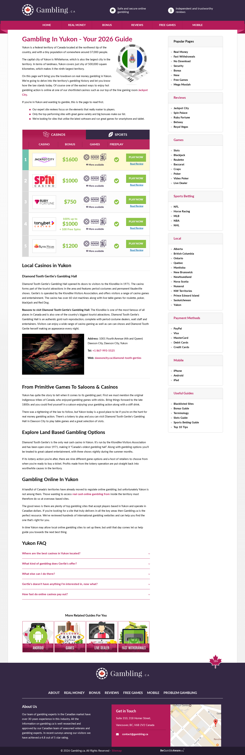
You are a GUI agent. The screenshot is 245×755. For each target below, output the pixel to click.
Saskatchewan (182, 300)
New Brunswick (183, 272)
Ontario (178, 258)
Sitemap (117, 750)
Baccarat (179, 164)
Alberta (178, 249)
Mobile (197, 25)
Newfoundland (183, 277)
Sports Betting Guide (186, 422)
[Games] (70, 636)
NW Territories (183, 291)
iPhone (178, 371)
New (176, 75)
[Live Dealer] (101, 636)
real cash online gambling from (91, 494)
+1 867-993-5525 (104, 350)
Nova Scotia (181, 281)
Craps (177, 169)
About (54, 693)
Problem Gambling (180, 693)
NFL (176, 207)
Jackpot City (181, 108)
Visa (176, 333)
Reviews (137, 25)
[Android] (38, 636)
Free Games (167, 25)
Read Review (136, 164)
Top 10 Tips (181, 427)
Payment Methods (187, 318)
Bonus (107, 25)
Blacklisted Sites (184, 404)
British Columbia (184, 253)
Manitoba (179, 267)
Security (178, 66)
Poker (177, 174)
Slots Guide (181, 418)
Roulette (179, 160)
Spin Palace (180, 113)
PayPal (178, 328)
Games (178, 140)
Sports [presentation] (121, 135)
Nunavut (179, 286)
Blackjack (179, 155)
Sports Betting (184, 196)
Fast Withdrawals (184, 56)
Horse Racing (182, 211)
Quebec (178, 263)
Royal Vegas (181, 127)
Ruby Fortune (182, 117)
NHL (176, 225)
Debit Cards (181, 342)
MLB (176, 216)
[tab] (54, 134)
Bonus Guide (181, 408)
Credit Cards (181, 347)
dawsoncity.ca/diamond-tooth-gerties (118, 358)
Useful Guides (184, 393)
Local (177, 238)
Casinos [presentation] (58, 135)
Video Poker (181, 178)
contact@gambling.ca (135, 734)
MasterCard (181, 338)
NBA (176, 220)
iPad (176, 380)
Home (47, 25)
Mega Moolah (182, 84)
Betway (178, 122)
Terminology (181, 413)
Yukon (177, 305)
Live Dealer (180, 183)
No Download (182, 61)
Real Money (77, 25)
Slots (177, 150)
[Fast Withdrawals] (133, 636)
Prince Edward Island (186, 295)
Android (178, 375)
